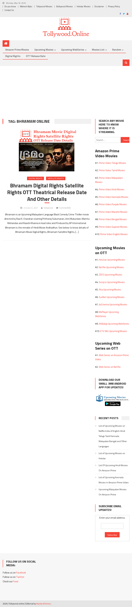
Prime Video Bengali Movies (113, 219)
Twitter (20, 577)
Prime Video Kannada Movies (113, 197)
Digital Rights (12, 56)
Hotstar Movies (83, 6)
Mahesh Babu (26, 6)
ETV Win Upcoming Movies (113, 331)
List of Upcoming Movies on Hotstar (112, 456)
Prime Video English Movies (114, 234)
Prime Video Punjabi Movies (113, 204)
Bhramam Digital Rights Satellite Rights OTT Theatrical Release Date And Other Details (47, 192)
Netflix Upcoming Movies (111, 267)
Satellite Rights (56, 178)
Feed (15, 581)
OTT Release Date (35, 56)
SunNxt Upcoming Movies (111, 297)
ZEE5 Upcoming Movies (110, 274)
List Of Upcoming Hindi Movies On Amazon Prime (113, 468)
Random (116, 50)
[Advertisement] (66, 90)
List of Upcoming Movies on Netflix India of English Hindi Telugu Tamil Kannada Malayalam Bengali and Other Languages (113, 436)
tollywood (48, 207)
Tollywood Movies (44, 6)
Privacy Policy (114, 6)
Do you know (10, 6)
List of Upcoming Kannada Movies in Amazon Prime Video (114, 480)
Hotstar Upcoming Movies (112, 260)
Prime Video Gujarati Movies (113, 227)
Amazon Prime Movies (17, 50)
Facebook (21, 572)
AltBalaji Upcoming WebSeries (114, 324)
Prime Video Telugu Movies (112, 163)
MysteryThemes (43, 603)
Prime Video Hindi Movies (111, 189)
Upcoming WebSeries (72, 50)
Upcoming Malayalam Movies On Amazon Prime (113, 492)
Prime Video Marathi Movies (113, 212)
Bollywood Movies (64, 6)
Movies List (98, 50)
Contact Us (9, 10)
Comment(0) (65, 207)
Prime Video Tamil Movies (112, 170)
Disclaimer (99, 6)
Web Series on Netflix (110, 367)
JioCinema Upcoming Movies (113, 304)
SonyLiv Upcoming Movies (112, 282)
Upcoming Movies (43, 50)
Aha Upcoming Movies (110, 289)
